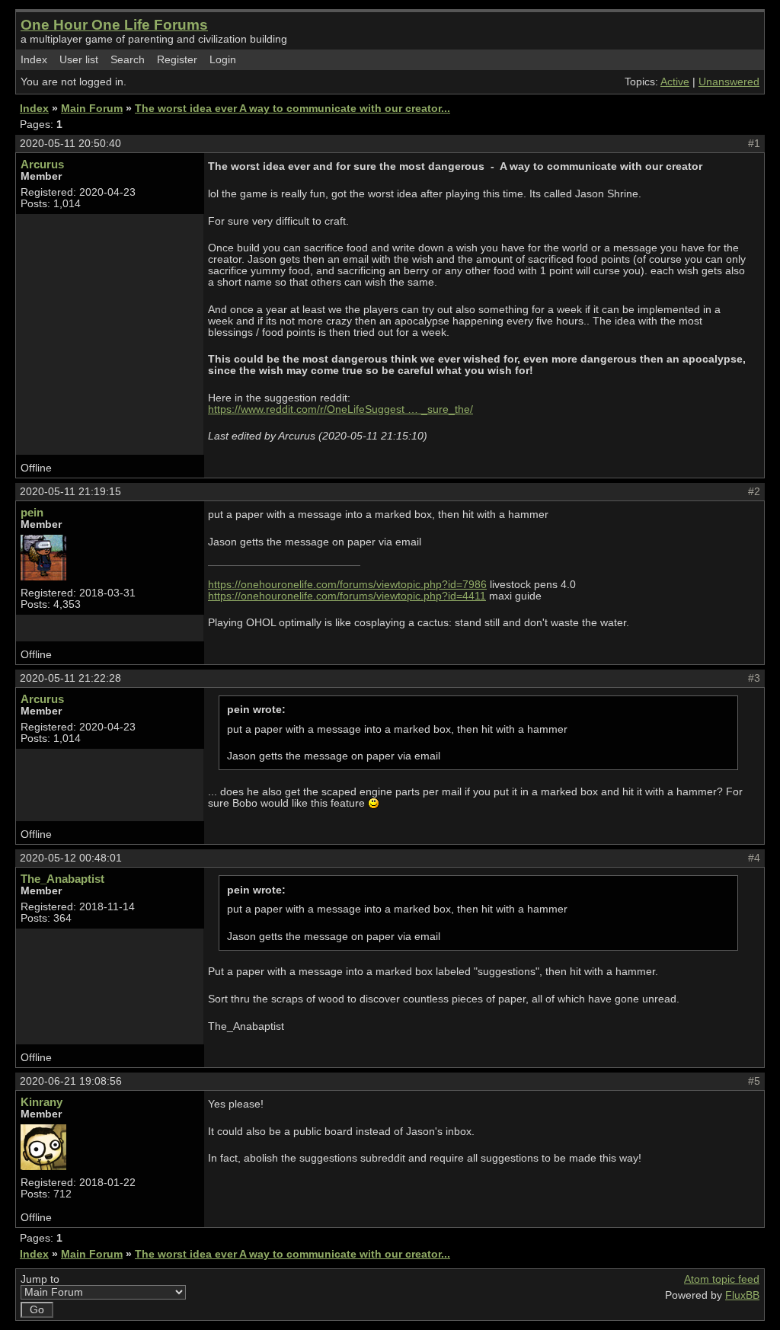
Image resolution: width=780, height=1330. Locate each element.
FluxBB (742, 1295)
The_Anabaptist (62, 878)
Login (222, 60)
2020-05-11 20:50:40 (70, 143)
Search (127, 60)
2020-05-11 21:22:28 (70, 678)
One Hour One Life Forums (114, 25)
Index (34, 60)
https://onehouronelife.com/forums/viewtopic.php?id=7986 (347, 584)
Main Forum (92, 108)
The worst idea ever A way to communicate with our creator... (292, 108)
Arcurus (42, 164)
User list (78, 60)
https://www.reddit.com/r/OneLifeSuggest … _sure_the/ (340, 409)
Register (177, 60)
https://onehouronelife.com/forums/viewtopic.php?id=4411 (347, 596)
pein (32, 512)
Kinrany (41, 1101)
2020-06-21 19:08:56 (71, 1081)
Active (674, 82)
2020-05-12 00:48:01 (71, 858)
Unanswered (728, 82)
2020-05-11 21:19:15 (70, 491)
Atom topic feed (721, 1279)
